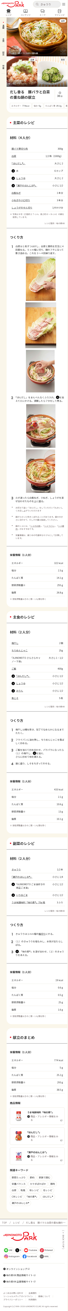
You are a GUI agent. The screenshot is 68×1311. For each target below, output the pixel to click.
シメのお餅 (35, 526)
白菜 (14, 156)
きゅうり (16, 869)
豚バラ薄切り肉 (20, 148)
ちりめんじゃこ (20, 650)
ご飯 (14, 668)
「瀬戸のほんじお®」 (26, 185)
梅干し (15, 643)
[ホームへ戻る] (12, 4)
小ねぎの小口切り (21, 200)
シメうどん (49, 526)
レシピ (16, 1222)
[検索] (37, 4)
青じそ (15, 698)
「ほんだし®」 (19, 163)
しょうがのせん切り (22, 207)
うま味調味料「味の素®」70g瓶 (28, 902)
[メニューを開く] (64, 4)
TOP (4, 1222)
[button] (47, 4)
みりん (19, 690)
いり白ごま (22, 895)
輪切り (42, 933)
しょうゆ (20, 178)
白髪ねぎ (16, 192)
